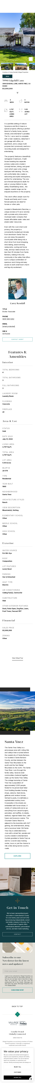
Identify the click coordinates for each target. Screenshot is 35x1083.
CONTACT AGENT (17, 339)
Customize (17, 1072)
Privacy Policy (12, 985)
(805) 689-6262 (8, 319)
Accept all (17, 1077)
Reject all (17, 1067)
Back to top (17, 1006)
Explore (17, 856)
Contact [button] (17, 934)
